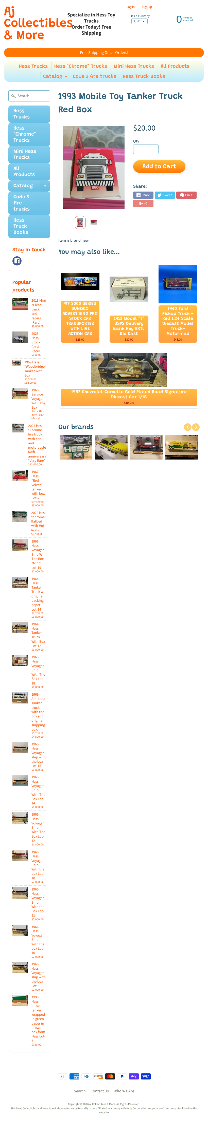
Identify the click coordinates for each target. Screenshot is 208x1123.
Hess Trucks (33, 66)
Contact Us (100, 1091)
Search (80, 1091)
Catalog (56, 78)
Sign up (147, 7)
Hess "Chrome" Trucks (80, 66)
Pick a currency (139, 16)
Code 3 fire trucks (94, 76)
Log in (131, 7)
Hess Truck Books (144, 76)
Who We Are (124, 1091)
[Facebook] (17, 260)
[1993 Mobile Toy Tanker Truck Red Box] (80, 222)
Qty (136, 141)
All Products (175, 66)
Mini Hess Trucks (134, 66)
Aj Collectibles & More (38, 24)
